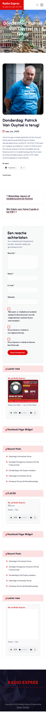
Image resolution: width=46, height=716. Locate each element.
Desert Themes (23, 707)
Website (11, 297)
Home (5, 40)
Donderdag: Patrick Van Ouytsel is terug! (26, 40)
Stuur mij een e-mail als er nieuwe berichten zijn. (21, 343)
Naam (11, 273)
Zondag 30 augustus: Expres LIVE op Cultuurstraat (24, 463)
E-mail (11, 285)
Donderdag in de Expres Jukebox (22, 470)
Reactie (11, 253)
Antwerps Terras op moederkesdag (23, 481)
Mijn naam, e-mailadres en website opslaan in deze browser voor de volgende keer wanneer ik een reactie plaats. (22, 316)
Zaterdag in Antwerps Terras (20, 456)
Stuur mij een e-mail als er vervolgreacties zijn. (18, 331)
